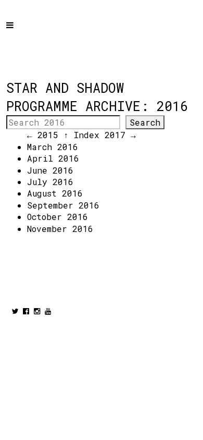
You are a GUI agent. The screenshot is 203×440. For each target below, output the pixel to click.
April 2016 (53, 158)
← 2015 (42, 134)
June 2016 (50, 170)
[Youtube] (48, 311)
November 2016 (60, 228)
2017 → (120, 134)
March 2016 (52, 146)
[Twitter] (14, 311)
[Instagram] (37, 311)
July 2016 (50, 181)
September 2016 (63, 205)
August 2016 (55, 193)
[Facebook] (26, 311)
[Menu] (19, 32)
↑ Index (81, 134)
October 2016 (57, 216)
